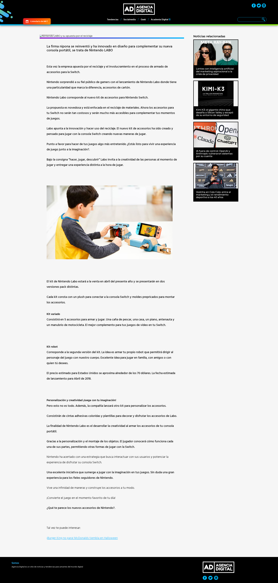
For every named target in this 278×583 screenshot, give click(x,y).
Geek (143, 19)
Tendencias (112, 19)
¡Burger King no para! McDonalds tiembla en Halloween (82, 538)
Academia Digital (159, 19)
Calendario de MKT (39, 21)
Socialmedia (130, 19)
